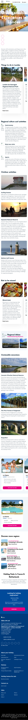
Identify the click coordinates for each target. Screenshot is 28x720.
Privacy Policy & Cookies (6, 670)
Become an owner (5, 679)
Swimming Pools (4, 657)
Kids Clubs (3, 655)
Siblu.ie (15, 692)
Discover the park (12, 487)
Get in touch (3, 686)
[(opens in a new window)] (2, 643)
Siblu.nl (2, 697)
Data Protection (17, 667)
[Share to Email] (2, 39)
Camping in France (18, 659)
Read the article (12, 544)
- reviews (7, 470)
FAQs (15, 657)
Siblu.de (15, 695)
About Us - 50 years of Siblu (5, 660)
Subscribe (14, 609)
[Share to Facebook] (2, 36)
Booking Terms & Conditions (4, 668)
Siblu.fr (2, 695)
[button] (2, 43)
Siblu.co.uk (3, 692)
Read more (5, 110)
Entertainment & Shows (19, 655)
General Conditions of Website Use (18, 671)
